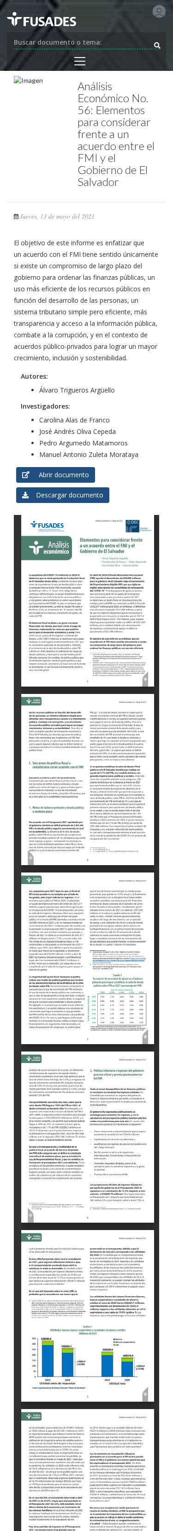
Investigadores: (45, 406)
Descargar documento (66, 495)
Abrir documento (59, 474)
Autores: (34, 376)
